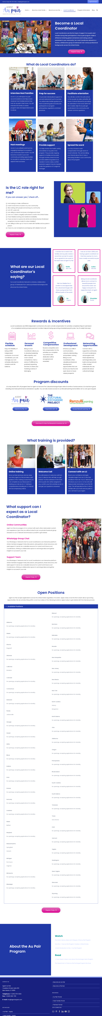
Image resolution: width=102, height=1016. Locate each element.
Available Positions (15, 606)
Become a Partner (59, 986)
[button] (97, 10)
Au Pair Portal (57, 997)
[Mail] (53, 1011)
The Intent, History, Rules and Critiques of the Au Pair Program (73, 940)
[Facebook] (59, 1011)
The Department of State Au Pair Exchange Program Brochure (73, 963)
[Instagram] (69, 1011)
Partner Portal (57, 1005)
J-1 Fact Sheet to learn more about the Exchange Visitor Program (74, 959)
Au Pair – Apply (8, 1011)
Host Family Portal (59, 1001)
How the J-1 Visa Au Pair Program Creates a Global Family (71, 944)
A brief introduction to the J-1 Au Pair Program (68, 948)
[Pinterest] (56, 1011)
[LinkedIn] (63, 1011)
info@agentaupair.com (23, 1)
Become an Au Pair (59, 982)
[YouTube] (66, 1011)
